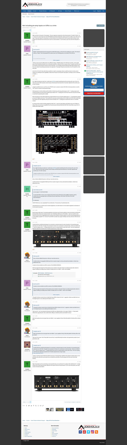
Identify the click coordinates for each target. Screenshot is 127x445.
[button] (37, 11)
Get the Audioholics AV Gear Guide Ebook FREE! (94, 87)
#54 (80, 361)
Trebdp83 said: (36, 165)
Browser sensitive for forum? (92, 52)
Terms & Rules (102, 442)
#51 (80, 315)
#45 (80, 186)
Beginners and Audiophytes (90, 75)
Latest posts (86, 49)
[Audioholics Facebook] (80, 433)
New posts (24, 13)
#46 (80, 210)
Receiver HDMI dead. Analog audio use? (94, 60)
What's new (76, 11)
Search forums (31, 13)
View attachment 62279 (38, 353)
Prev (24, 30)
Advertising (54, 429)
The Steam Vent (89, 58)
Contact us (54, 436)
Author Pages (54, 430)
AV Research (52, 11)
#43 (80, 79)
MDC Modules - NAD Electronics (45, 273)
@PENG (53, 81)
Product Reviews (43, 11)
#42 (80, 46)
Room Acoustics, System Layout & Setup (93, 68)
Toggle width (26, 440)
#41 (80, 33)
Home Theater (68, 11)
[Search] (103, 11)
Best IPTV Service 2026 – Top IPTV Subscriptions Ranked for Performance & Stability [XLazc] (94, 72)
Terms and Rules (55, 433)
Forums (29, 11)
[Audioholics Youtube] (84, 433)
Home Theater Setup (28, 436)
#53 (80, 342)
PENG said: (35, 256)
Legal (53, 432)
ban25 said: (35, 49)
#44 (80, 162)
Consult (34, 11)
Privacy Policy (54, 434)
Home (24, 11)
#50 (80, 301)
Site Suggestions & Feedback (91, 54)
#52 (80, 327)
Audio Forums (27, 429)
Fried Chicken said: (37, 189)
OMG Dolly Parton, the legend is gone (93, 56)
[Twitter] (88, 433)
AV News (60, 11)
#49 (80, 280)
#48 (80, 252)
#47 (80, 222)
